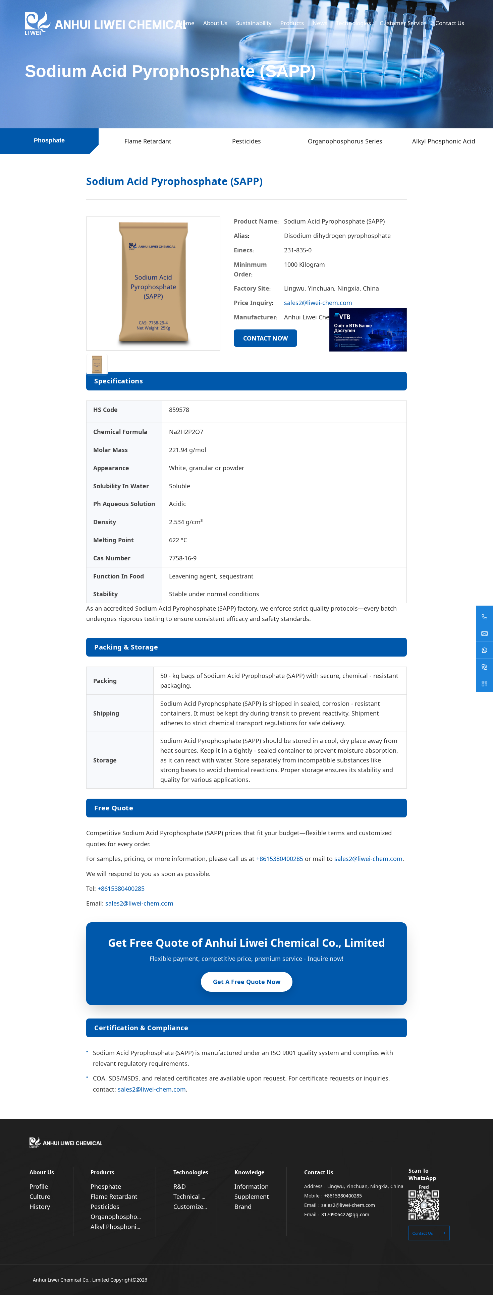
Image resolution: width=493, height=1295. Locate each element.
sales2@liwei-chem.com (318, 303)
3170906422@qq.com (345, 1214)
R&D (179, 1186)
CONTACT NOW (265, 338)
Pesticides (105, 1206)
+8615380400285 (279, 859)
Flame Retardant (114, 1196)
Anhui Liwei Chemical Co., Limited (71, 1280)
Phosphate (106, 1186)
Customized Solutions (204, 1206)
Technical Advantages (204, 1196)
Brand (243, 1206)
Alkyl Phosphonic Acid (122, 1227)
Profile (39, 1186)
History (40, 1206)
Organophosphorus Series (128, 1217)
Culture (40, 1196)
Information (251, 1186)
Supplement (251, 1196)
